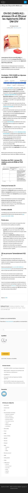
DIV (5, 410)
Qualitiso (7, 471)
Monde (6, 469)
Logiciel (6, 422)
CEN (6, 297)
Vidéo (5, 460)
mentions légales (17, 486)
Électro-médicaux (8, 416)
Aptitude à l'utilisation (9, 414)
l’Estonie (13, 285)
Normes (5, 440)
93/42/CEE (6, 405)
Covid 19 (7, 464)
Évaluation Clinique (9, 419)
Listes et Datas (7, 435)
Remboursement (7, 453)
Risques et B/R (8, 424)
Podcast (5, 443)
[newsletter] (4, 393)
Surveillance (7, 426)
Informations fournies (9, 421)
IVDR (5, 433)
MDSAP (5, 438)
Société (6, 472)
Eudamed (7, 447)
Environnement (8, 466)
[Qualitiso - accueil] (3, 2)
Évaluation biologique (9, 417)
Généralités (6, 428)
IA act (5, 431)
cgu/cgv (24, 486)
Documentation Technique (9, 412)
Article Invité (6, 407)
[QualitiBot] (4, 340)
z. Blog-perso (6, 462)
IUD (6, 448)
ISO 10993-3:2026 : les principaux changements (14, 368)
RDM (5, 445)
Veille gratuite (18, 27)
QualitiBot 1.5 (7, 374)
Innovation (7, 467)
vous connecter (9, 321)
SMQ (14, 27)
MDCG (6, 450)
